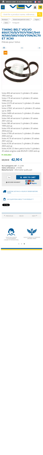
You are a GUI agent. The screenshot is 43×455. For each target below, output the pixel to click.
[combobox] (9, 177)
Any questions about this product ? (20, 199)
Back (21, 216)
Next (34, 216)
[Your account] (35, 7)
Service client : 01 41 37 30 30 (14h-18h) (19, 2)
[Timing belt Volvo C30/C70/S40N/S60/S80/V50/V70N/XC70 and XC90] (39, 48)
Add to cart (29, 177)
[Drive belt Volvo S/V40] (22, 48)
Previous (9, 216)
